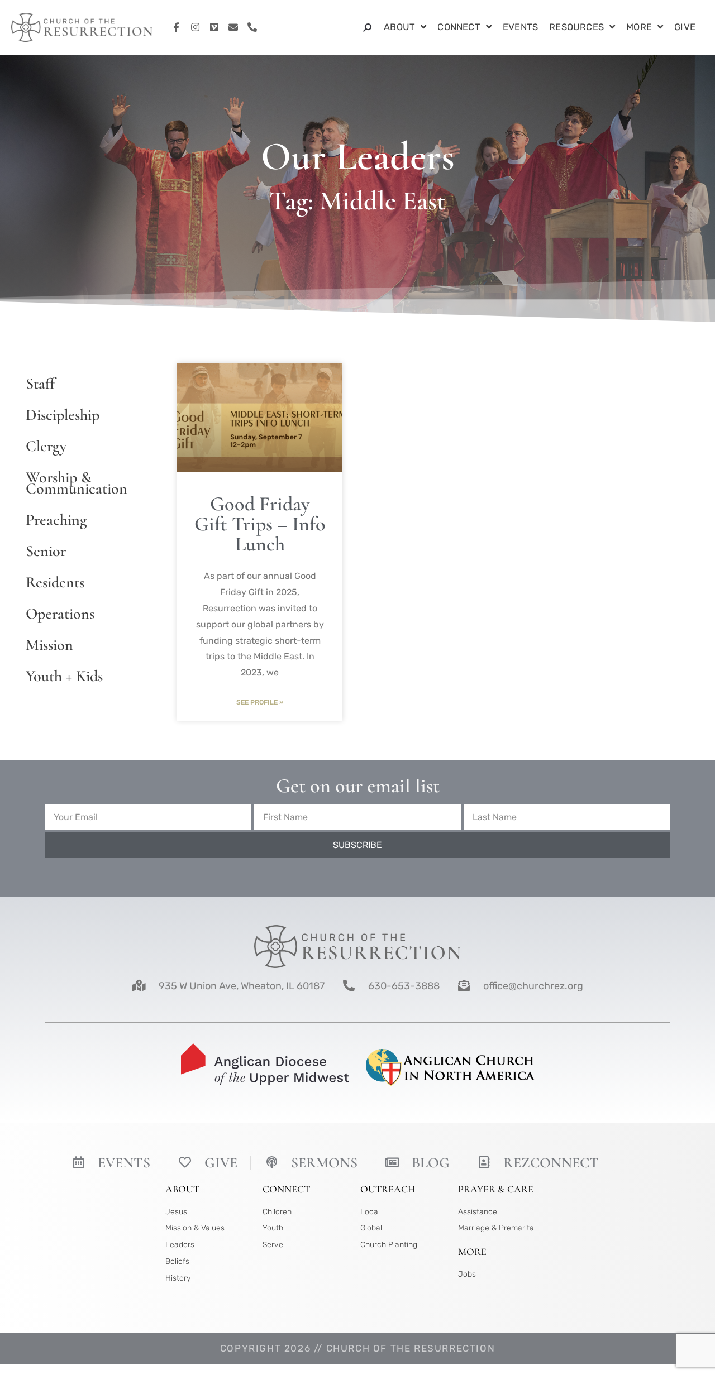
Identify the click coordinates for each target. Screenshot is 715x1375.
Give (684, 27)
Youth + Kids (64, 676)
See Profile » (259, 702)
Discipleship (62, 414)
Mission (49, 644)
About (399, 27)
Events (520, 27)
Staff (40, 383)
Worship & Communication (76, 483)
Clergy (46, 446)
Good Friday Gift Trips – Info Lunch (260, 524)
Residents (55, 582)
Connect (458, 27)
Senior (46, 551)
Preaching (56, 519)
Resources (576, 27)
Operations (60, 613)
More (639, 27)
